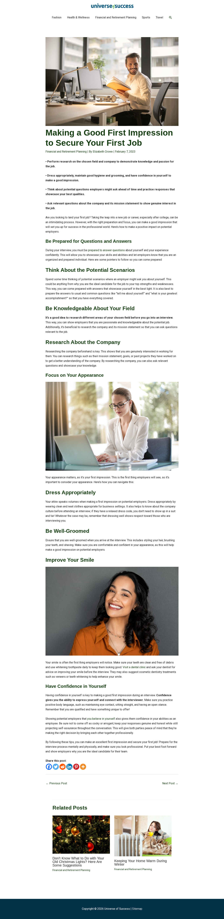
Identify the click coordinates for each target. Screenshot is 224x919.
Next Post (170, 783)
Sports (146, 17)
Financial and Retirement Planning (115, 17)
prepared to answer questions (106, 250)
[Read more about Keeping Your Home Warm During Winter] (143, 835)
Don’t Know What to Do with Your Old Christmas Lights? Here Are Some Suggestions (78, 861)
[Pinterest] (76, 767)
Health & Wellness (78, 17)
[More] (83, 767)
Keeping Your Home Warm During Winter (140, 862)
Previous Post (56, 783)
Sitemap (137, 908)
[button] (170, 17)
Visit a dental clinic (134, 667)
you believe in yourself (101, 718)
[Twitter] (56, 767)
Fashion (56, 17)
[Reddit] (62, 767)
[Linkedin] (69, 767)
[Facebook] (49, 767)
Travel (159, 17)
